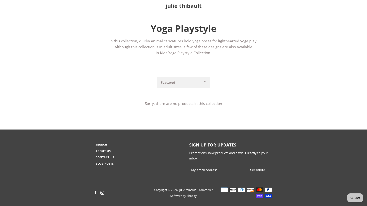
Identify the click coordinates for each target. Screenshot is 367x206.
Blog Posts (105, 163)
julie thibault (184, 5)
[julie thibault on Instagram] (102, 192)
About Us (103, 151)
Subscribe (258, 170)
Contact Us (105, 157)
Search (101, 144)
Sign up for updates (212, 145)
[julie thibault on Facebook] (95, 192)
